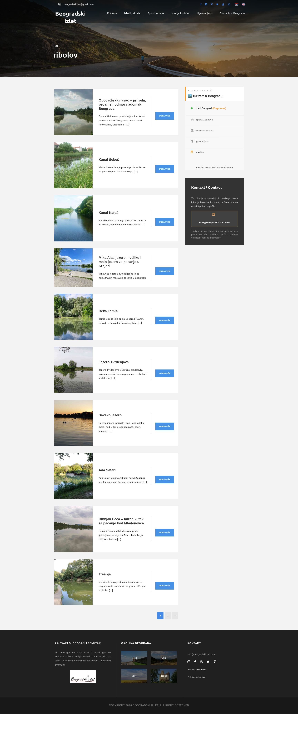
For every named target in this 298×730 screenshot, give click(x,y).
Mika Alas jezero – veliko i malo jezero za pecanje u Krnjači (120, 262)
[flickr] (206, 4)
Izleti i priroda (132, 13)
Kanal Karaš (108, 213)
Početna (112, 13)
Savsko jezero (110, 415)
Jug (164, 658)
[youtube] (223, 4)
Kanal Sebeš (109, 159)
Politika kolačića (196, 677)
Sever (134, 676)
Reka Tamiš (108, 311)
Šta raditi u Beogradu (232, 13)
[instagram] (229, 4)
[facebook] (201, 4)
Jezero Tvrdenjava (114, 362)
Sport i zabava (155, 13)
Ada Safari (107, 470)
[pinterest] (212, 4)
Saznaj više (164, 116)
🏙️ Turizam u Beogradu (205, 96)
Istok (134, 658)
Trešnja (105, 574)
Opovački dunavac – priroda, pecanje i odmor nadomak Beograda (122, 104)
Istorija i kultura (181, 13)
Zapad (164, 676)
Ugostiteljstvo (205, 13)
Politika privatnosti (197, 669)
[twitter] (217, 4)
